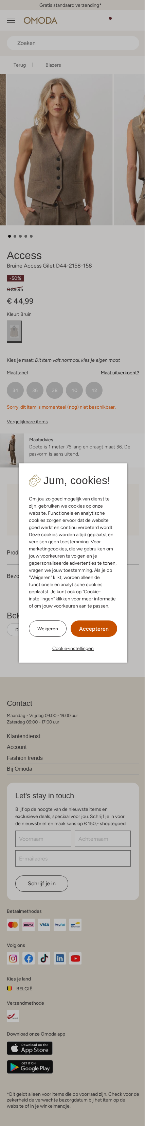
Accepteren (94, 629)
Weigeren (47, 628)
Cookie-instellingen (73, 648)
